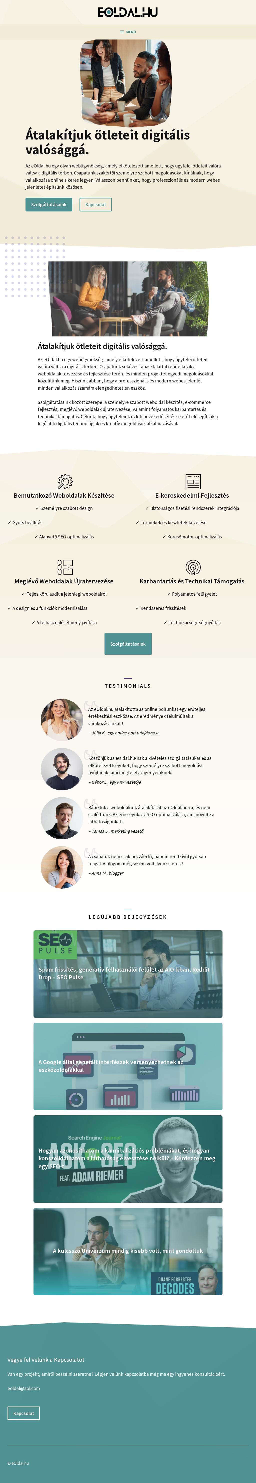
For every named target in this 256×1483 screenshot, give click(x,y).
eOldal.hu (20, 1463)
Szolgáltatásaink (48, 204)
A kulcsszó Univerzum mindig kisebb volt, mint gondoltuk (128, 1251)
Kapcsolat (95, 204)
